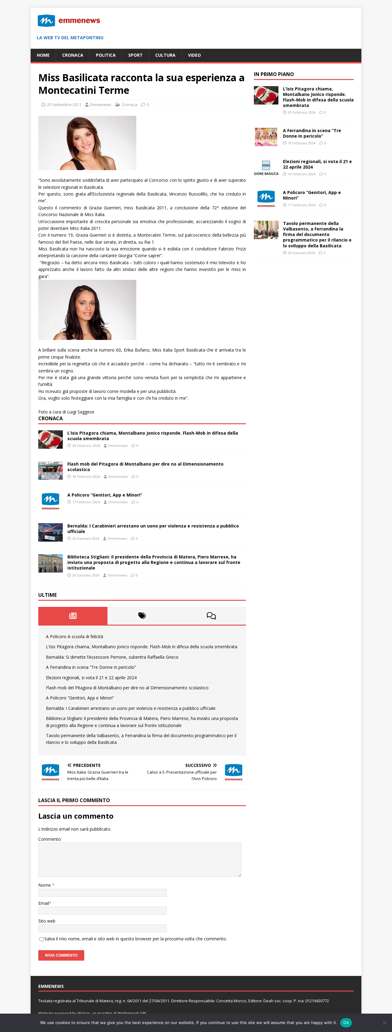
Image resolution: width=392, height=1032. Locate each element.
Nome (45, 885)
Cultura (165, 55)
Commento (49, 839)
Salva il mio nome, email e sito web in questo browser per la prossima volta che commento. (135, 939)
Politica (106, 55)
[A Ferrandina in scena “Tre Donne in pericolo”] (266, 143)
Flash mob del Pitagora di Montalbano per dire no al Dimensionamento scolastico (145, 466)
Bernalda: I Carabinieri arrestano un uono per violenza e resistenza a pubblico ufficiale (153, 528)
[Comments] (211, 616)
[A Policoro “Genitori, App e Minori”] (50, 507)
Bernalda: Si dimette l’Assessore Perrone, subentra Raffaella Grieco (112, 657)
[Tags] (142, 616)
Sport (135, 55)
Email (43, 903)
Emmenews (100, 104)
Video (194, 55)
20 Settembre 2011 (64, 104)
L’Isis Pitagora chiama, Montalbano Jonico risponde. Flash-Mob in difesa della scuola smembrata (152, 435)
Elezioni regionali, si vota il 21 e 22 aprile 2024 (91, 677)
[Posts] (72, 616)
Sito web (46, 921)
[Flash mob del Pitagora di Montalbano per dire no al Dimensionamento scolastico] (50, 476)
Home (43, 55)
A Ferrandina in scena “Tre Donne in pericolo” (91, 667)
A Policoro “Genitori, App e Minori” (104, 495)
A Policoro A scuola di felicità (74, 636)
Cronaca (72, 55)
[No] (384, 1023)
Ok (346, 1022)
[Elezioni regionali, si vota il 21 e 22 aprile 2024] (266, 174)
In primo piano (274, 74)
